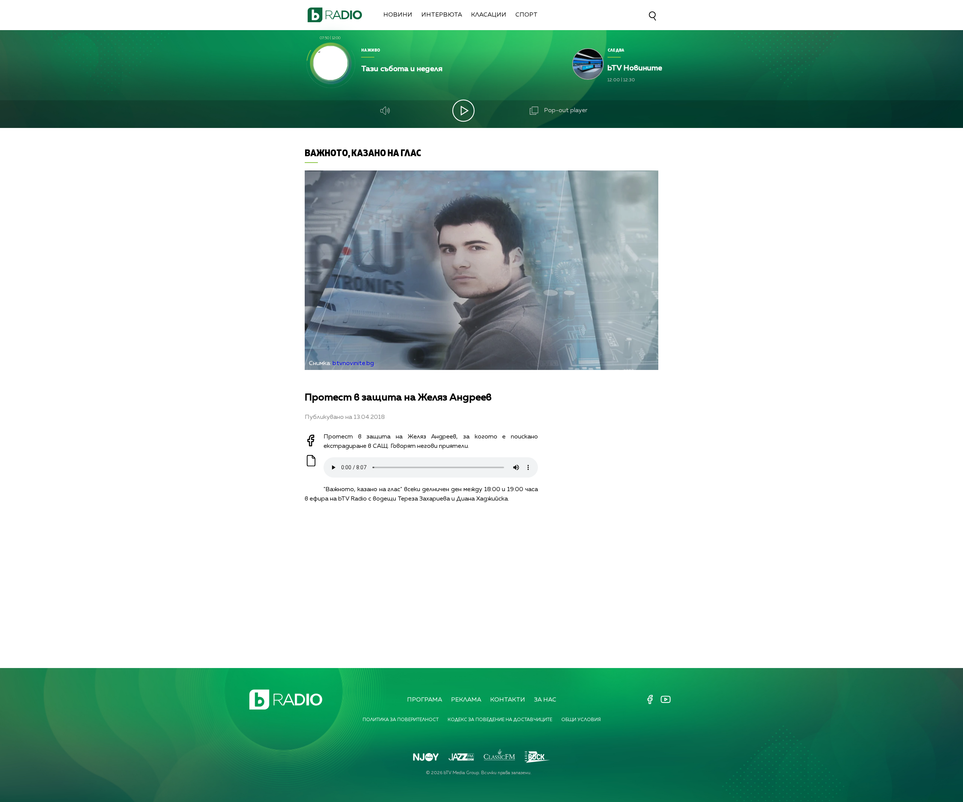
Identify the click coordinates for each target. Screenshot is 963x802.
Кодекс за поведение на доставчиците (500, 720)
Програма (424, 700)
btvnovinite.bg (353, 364)
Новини (397, 15)
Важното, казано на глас (363, 152)
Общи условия (581, 720)
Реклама (466, 700)
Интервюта (441, 15)
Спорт (526, 15)
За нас (545, 700)
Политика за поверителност (401, 720)
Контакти (507, 700)
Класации (488, 15)
